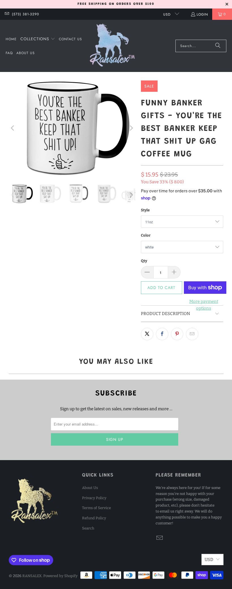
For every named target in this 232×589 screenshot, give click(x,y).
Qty (144, 261)
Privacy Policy (94, 498)
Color (146, 235)
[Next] (131, 128)
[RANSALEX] (112, 46)
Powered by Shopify (60, 576)
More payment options (203, 305)
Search (88, 528)
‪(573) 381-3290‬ (25, 14)
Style (145, 210)
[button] (37, 39)
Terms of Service (96, 508)
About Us (90, 488)
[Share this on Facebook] (162, 334)
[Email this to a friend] (192, 334)
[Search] (217, 46)
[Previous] (13, 128)
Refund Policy (94, 518)
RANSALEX (32, 576)
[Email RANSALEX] (6, 14)
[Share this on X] (147, 334)
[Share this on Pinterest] (177, 334)
